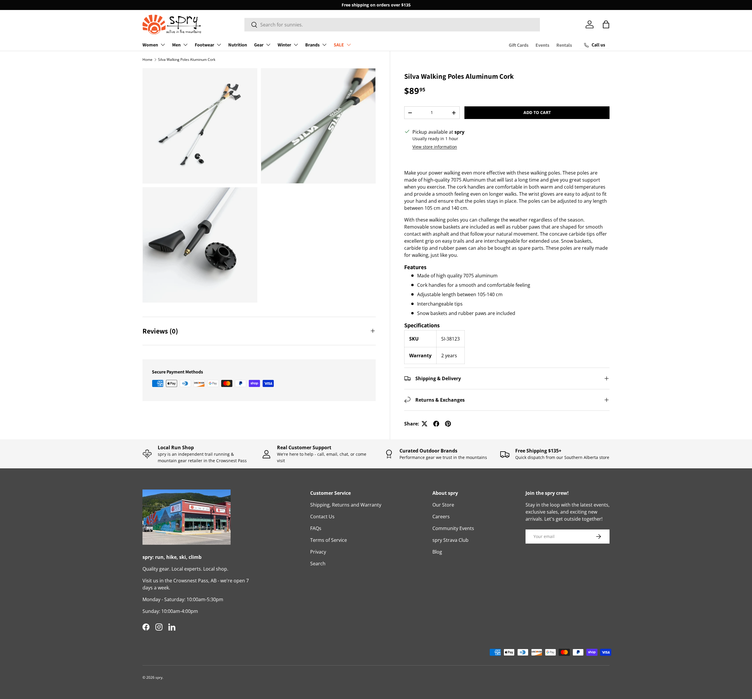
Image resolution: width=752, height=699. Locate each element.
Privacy (318, 552)
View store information (434, 147)
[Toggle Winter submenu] (295, 44)
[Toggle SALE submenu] (348, 44)
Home (147, 59)
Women (150, 45)
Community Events (453, 528)
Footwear (204, 45)
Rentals (564, 45)
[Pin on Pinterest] (448, 424)
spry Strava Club (450, 540)
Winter (284, 45)
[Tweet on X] (424, 424)
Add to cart (537, 112)
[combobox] (392, 24)
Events (542, 45)
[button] (606, 24)
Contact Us (322, 516)
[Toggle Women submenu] (162, 44)
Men (176, 45)
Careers (441, 516)
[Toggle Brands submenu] (324, 44)
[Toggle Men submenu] (185, 44)
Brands (312, 45)
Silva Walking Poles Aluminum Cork (186, 59)
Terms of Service (328, 540)
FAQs (315, 528)
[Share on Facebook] (436, 424)
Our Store (443, 505)
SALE (339, 45)
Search (317, 563)
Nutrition (237, 45)
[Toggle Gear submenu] (268, 44)
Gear (258, 45)
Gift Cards (518, 45)
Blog (437, 552)
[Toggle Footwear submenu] (218, 44)
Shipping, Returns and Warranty (345, 505)
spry (158, 677)
